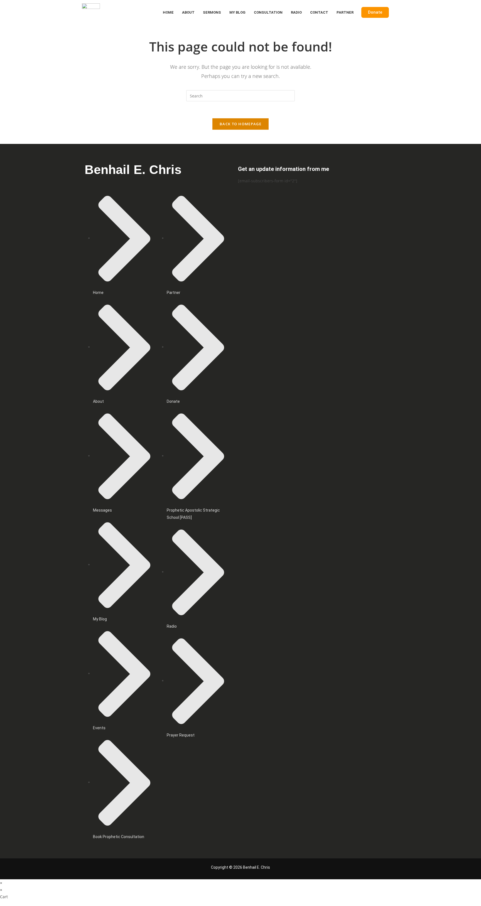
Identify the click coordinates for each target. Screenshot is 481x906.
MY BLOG (237, 12)
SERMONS (212, 12)
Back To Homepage (240, 123)
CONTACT (319, 12)
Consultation (268, 12)
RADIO (296, 12)
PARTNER (345, 12)
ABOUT (188, 12)
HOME (168, 12)
